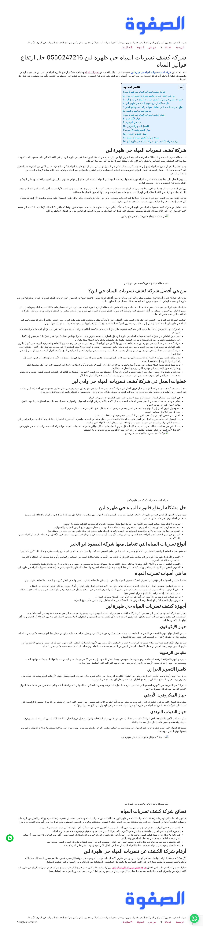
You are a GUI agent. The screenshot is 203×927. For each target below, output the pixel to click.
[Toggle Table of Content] (179, 87)
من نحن (152, 47)
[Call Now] (10, 838)
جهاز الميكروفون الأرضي (138, 129)
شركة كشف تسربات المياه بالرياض (129, 867)
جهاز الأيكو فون (133, 118)
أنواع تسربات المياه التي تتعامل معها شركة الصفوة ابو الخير (154, 107)
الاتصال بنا (127, 47)
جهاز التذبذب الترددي (137, 133)
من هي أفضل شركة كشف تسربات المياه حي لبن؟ (150, 95)
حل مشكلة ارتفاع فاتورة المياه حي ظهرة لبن (147, 103)
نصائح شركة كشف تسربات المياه (143, 137)
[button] (194, 918)
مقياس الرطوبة (133, 122)
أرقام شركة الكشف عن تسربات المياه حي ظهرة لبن (152, 141)
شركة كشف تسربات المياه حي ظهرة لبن (145, 91)
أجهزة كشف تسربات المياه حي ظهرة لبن (145, 114)
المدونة (140, 47)
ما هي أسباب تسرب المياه (138, 110)
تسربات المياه (92, 72)
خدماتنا (168, 47)
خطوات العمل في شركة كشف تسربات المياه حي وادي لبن (154, 99)
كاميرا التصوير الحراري (138, 126)
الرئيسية (180, 47)
